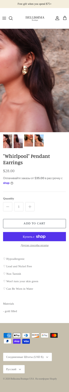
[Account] (56, 18)
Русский (11, 369)
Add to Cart (34, 223)
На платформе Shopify (46, 378)
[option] (34, 80)
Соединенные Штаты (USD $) (25, 356)
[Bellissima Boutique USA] (34, 18)
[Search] (12, 18)
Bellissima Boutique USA (22, 378)
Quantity (8, 198)
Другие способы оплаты (34, 245)
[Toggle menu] (4, 18)
